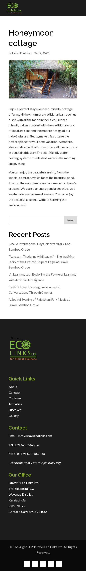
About (13, 387)
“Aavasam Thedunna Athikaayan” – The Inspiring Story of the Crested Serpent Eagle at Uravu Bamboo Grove (41, 261)
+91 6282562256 (26, 445)
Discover (15, 410)
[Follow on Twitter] (35, 564)
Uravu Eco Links (22, 53)
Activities (15, 404)
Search (71, 220)
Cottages (15, 398)
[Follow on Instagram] (43, 564)
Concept (14, 392)
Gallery (14, 415)
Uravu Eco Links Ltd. (49, 547)
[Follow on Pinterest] (51, 564)
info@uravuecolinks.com (35, 436)
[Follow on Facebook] (27, 564)
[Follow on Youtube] (59, 564)
